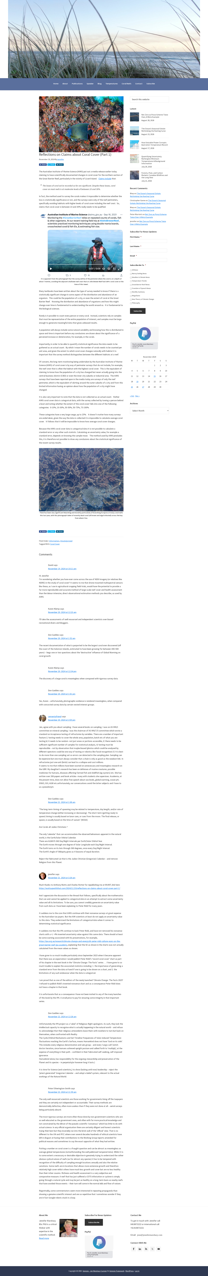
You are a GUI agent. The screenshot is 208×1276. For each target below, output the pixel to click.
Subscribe (138, 311)
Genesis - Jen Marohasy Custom (95, 1271)
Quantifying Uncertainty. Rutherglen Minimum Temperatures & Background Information (153, 160)
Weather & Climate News (141, 277)
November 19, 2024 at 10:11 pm (62, 568)
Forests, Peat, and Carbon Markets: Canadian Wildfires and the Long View (154, 175)
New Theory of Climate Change (143, 299)
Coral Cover (55, 544)
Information (54, 541)
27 (143, 387)
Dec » (137, 396)
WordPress (129, 1271)
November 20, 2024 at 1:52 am (61, 638)
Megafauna (136, 296)
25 (132, 387)
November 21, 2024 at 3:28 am (61, 877)
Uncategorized (66, 541)
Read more (44, 1238)
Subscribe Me (93, 1222)
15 (155, 376)
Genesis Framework (117, 1271)
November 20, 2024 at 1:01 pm (61, 694)
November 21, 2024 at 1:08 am (61, 802)
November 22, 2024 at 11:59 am (62, 1092)
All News (135, 270)
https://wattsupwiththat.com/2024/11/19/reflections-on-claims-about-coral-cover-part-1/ (79, 888)
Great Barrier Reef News (141, 284)
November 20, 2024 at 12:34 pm (62, 671)
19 (137, 381)
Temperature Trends (139, 281)
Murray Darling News (139, 273)
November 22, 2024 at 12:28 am (62, 1016)
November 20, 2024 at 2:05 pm (61, 720)
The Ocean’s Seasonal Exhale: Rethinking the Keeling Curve (153, 129)
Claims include (104, 178)
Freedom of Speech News (141, 288)
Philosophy (136, 303)
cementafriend (54, 716)
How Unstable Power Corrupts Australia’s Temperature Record (154, 143)
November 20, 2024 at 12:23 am (62, 612)
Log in (137, 1271)
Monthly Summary (138, 292)
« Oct (132, 396)
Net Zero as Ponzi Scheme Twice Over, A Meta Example (154, 115)
